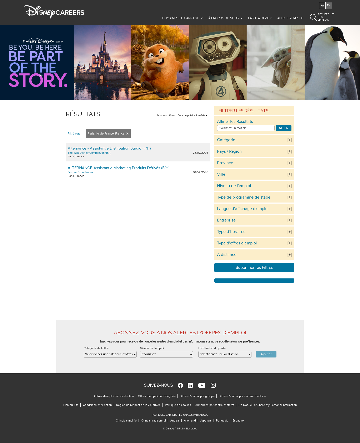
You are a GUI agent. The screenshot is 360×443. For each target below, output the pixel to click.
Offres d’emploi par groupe (197, 396)
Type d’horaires (231, 231)
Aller (283, 128)
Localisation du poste (212, 348)
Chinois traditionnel (154, 420)
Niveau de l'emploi (234, 185)
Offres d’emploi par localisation (114, 396)
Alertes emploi (289, 18)
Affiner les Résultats (235, 121)
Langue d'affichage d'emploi (243, 208)
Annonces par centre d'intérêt (215, 405)
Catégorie (226, 139)
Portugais (223, 420)
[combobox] (110, 354)
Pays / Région (229, 151)
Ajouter (266, 354)
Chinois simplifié (127, 420)
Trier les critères (166, 115)
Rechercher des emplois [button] (323, 17)
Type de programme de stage (243, 197)
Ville (221, 174)
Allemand (191, 420)
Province (225, 162)
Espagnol (238, 420)
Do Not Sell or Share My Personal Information (268, 405)
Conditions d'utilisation (98, 405)
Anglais (176, 420)
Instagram (213, 385)
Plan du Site (71, 405)
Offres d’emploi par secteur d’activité (242, 396)
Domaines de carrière (180, 18)
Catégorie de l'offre (96, 348)
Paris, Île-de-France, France (106, 133)
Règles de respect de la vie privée (139, 405)
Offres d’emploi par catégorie (157, 396)
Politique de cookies (179, 405)
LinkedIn (190, 385)
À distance (226, 254)
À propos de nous (223, 18)
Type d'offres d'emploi (237, 243)
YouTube (202, 385)
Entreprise (226, 220)
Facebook (180, 385)
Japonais (207, 420)
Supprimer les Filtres (254, 267)
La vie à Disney (260, 18)
